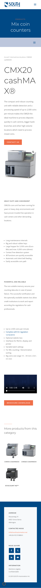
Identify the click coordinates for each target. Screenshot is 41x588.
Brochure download (18, 403)
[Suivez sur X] (17, 550)
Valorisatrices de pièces (18, 57)
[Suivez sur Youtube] (17, 557)
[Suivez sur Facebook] (11, 550)
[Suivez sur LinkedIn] (11, 557)
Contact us (13, 142)
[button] (33, 152)
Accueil (6, 57)
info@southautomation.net (18, 532)
